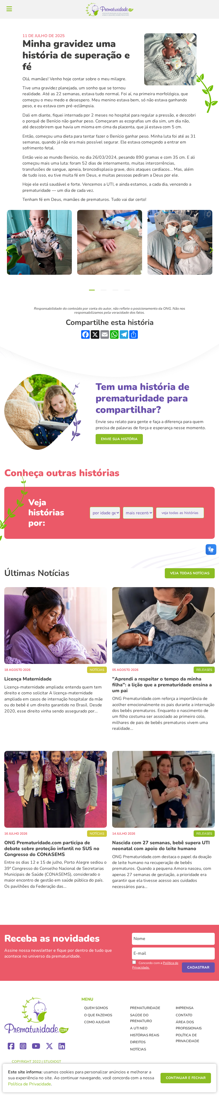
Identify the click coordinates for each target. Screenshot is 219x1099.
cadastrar (198, 967)
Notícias (138, 1049)
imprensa (185, 1008)
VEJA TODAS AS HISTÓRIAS (180, 512)
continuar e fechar (186, 1078)
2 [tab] (103, 290)
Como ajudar (97, 1022)
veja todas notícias (189, 573)
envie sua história (119, 439)
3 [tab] (115, 290)
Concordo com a (155, 965)
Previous (8, 250)
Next (211, 250)
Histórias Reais (144, 1035)
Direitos (138, 1042)
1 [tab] (91, 290)
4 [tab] (127, 290)
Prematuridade (145, 1008)
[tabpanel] (39, 242)
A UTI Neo (138, 1028)
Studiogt (52, 1061)
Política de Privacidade (29, 1084)
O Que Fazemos (98, 1015)
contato (184, 1015)
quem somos (96, 1008)
